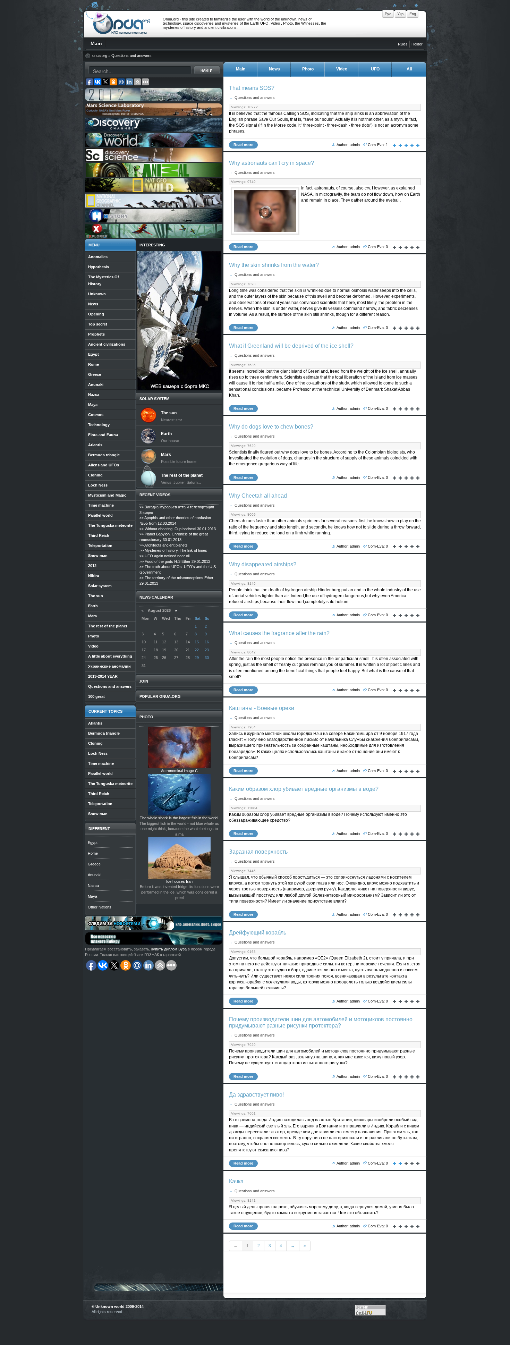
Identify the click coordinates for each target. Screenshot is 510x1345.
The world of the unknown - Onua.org (122, 24)
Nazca (93, 885)
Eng (412, 14)
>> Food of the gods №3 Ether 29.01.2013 (174, 561)
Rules (403, 44)
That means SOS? (251, 88)
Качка (236, 1181)
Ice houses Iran (179, 881)
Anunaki (94, 875)
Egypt (92, 842)
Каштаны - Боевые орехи (261, 708)
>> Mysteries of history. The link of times (173, 550)
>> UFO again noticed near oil (164, 556)
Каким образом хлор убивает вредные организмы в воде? (304, 789)
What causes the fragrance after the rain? (279, 633)
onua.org (99, 55)
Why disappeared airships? (262, 564)
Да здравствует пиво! (256, 1095)
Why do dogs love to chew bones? (271, 427)
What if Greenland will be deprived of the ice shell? (291, 346)
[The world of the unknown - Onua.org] (415, 5)
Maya (92, 896)
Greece (94, 864)
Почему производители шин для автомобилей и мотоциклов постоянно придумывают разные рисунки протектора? (321, 1022)
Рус (388, 14)
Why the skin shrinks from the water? (274, 265)
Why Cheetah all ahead (258, 496)
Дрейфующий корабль (257, 933)
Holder (417, 44)
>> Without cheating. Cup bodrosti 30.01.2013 (177, 529)
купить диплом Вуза (169, 949)
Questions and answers (131, 55)
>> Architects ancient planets (163, 545)
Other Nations (99, 907)
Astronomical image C (179, 771)
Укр (400, 14)
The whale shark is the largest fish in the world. (179, 818)
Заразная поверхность (258, 852)
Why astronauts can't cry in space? (271, 163)
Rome (93, 853)
